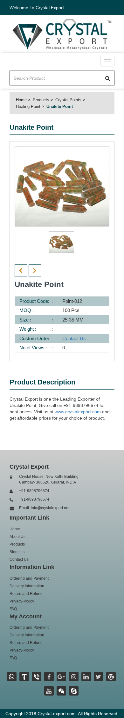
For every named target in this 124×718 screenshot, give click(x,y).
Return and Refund (26, 593)
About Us (17, 536)
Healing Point (28, 106)
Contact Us (74, 338)
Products (41, 99)
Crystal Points (68, 99)
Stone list (17, 552)
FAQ (13, 609)
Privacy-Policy (22, 601)
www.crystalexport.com (78, 411)
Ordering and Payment (29, 578)
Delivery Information (27, 586)
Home (21, 99)
